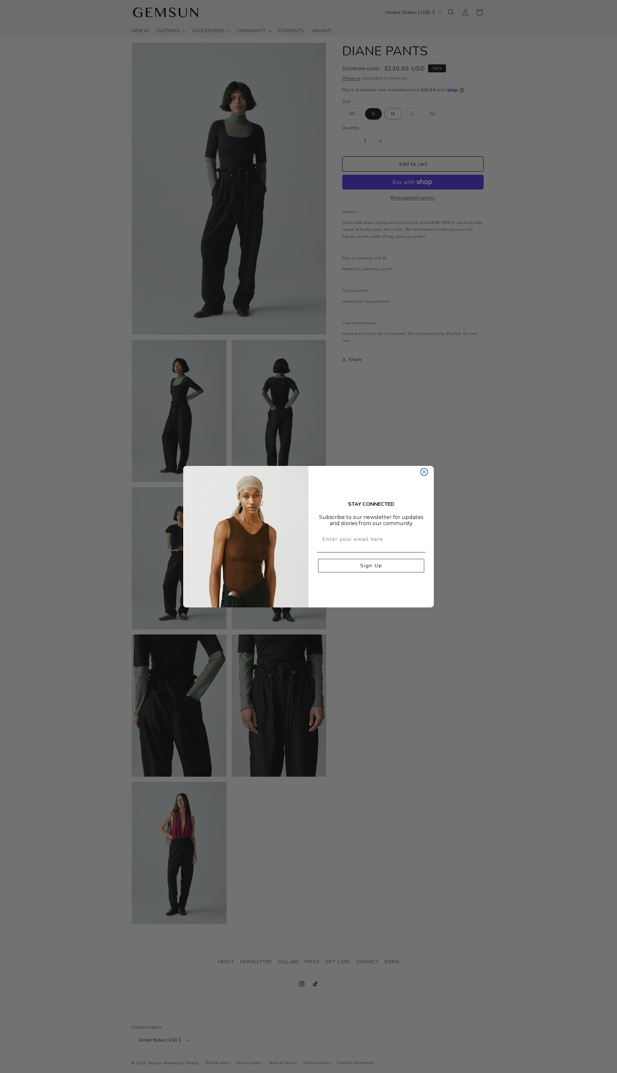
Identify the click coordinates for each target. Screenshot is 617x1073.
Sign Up (371, 565)
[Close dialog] (424, 472)
